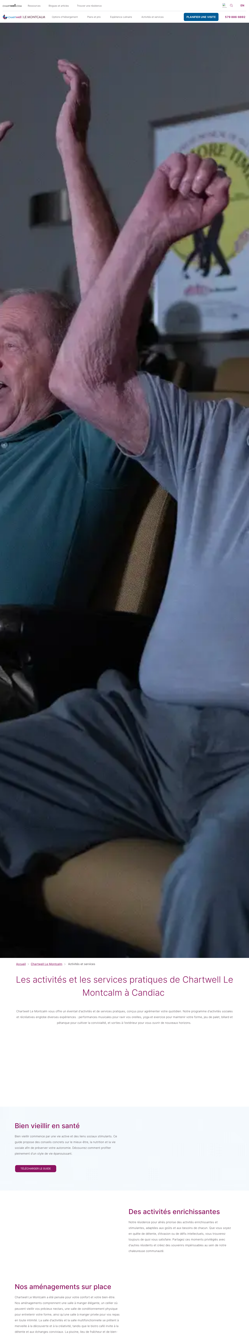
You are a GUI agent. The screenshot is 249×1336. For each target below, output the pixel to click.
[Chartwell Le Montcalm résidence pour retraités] (24, 17)
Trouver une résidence (89, 5)
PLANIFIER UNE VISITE (201, 17)
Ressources (34, 5)
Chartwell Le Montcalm (46, 964)
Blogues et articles (59, 5)
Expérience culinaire (121, 16)
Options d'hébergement (65, 16)
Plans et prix (94, 16)
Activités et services (152, 16)
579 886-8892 (235, 17)
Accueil (21, 964)
